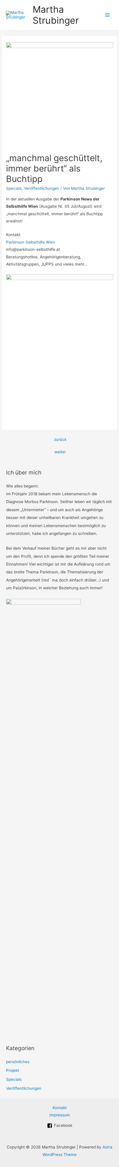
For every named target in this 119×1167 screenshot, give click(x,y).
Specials (14, 188)
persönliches (17, 1061)
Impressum (59, 1115)
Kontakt (60, 1107)
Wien (50, 242)
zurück (60, 439)
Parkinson (15, 242)
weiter (60, 452)
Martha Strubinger (56, 15)
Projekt (12, 1070)
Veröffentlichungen (41, 188)
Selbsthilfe (35, 242)
